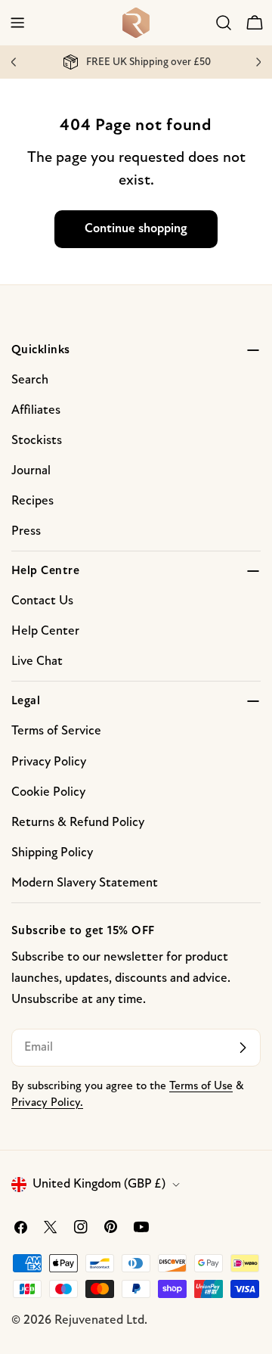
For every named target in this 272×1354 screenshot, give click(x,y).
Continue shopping (136, 228)
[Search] (224, 23)
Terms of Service (56, 731)
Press (26, 531)
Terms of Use (201, 1086)
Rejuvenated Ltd (99, 1320)
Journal (31, 470)
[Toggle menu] (17, 23)
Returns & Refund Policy (77, 822)
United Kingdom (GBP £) (98, 1184)
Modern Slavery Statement (84, 883)
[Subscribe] (242, 1047)
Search (29, 380)
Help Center (45, 631)
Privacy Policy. (47, 1103)
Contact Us (42, 601)
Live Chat (37, 661)
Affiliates (35, 410)
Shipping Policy (52, 852)
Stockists (36, 440)
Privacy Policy (48, 762)
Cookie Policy (48, 792)
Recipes (32, 501)
